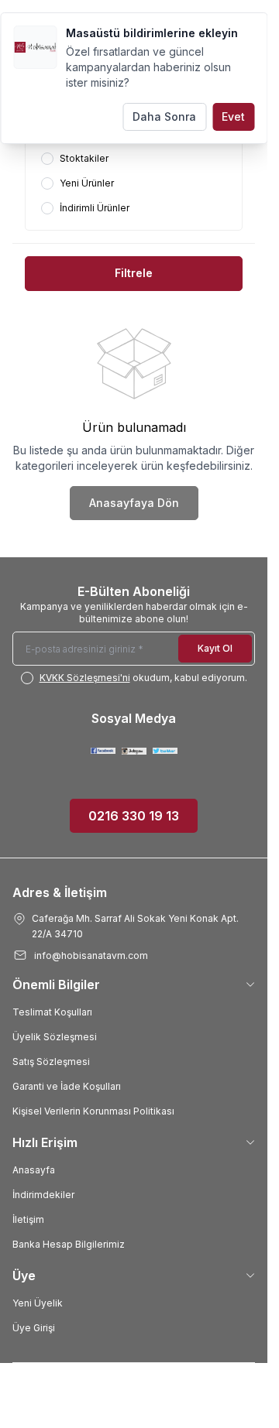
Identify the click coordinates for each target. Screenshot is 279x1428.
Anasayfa (33, 1170)
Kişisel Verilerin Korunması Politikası (93, 1111)
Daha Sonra (164, 116)
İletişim (28, 1219)
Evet (233, 116)
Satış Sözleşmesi (51, 1061)
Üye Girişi (33, 1328)
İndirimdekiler (43, 1194)
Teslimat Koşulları (52, 1012)
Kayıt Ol (215, 648)
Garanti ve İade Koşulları (66, 1086)
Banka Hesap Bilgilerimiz (68, 1244)
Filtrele (134, 272)
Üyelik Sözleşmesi (54, 1037)
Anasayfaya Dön (134, 502)
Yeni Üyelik (37, 1303)
